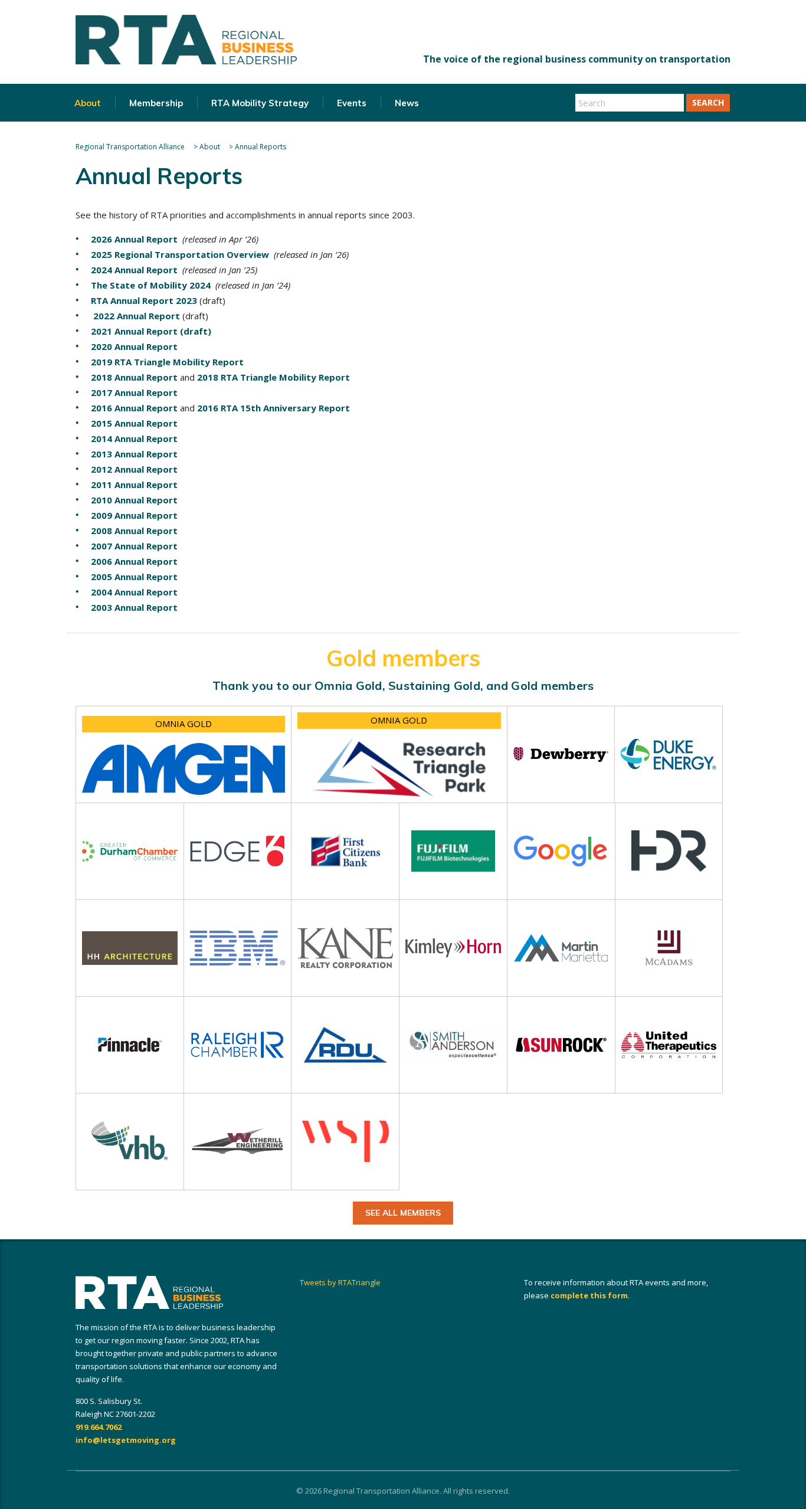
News (407, 103)
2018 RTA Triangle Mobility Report (273, 377)
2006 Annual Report (134, 561)
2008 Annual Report (134, 530)
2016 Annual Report (134, 408)
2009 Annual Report (134, 515)
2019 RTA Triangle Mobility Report (167, 362)
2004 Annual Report (134, 592)
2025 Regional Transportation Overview (180, 254)
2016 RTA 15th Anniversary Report (273, 408)
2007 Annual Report (134, 546)
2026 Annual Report (134, 239)
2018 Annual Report (134, 377)
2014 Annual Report (134, 438)
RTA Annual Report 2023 (144, 300)
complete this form (589, 1295)
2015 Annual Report (134, 423)
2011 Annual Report (134, 484)
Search (708, 102)
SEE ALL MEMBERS (403, 1212)
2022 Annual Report (135, 316)
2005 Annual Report (134, 576)
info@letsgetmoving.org (126, 1440)
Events (351, 103)
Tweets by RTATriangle (340, 1282)
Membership (156, 103)
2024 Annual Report (134, 270)
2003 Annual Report (134, 607)
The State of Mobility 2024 (151, 285)
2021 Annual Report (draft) (151, 331)
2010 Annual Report (134, 500)
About (87, 103)
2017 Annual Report (134, 392)
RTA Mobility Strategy (260, 103)
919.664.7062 (99, 1427)
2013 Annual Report (134, 454)
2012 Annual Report (134, 469)
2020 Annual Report (134, 346)
